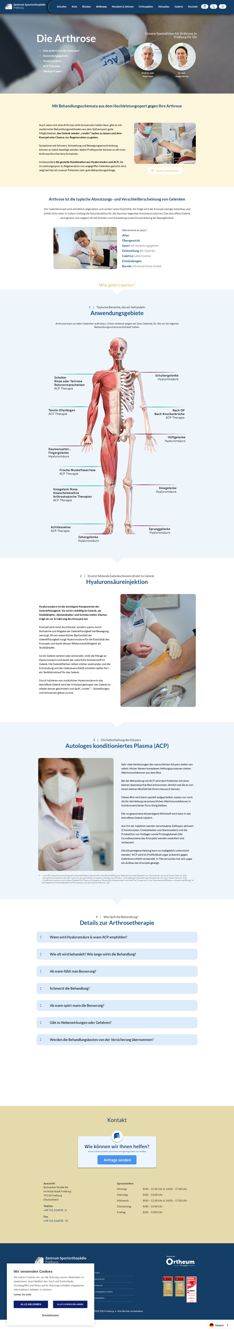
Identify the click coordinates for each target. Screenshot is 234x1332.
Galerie (179, 6)
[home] (30, 7)
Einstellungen (50, 1315)
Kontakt (193, 6)
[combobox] (219, 1325)
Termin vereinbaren (164, 170)
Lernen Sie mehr (22, 1294)
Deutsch (219, 1325)
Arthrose (101, 6)
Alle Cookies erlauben (70, 1304)
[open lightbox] (165, 143)
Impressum (97, 1285)
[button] (61, 11)
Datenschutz (97, 1278)
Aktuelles (163, 6)
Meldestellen (97, 1297)
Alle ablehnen (31, 1304)
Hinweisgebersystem (102, 1291)
